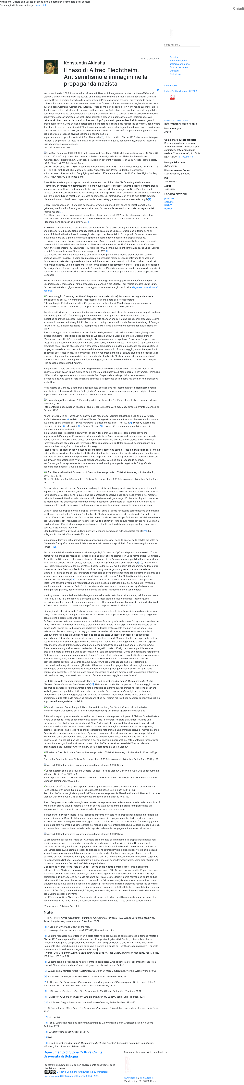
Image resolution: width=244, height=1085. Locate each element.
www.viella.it (131, 1077)
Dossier (174, 57)
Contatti (70, 44)
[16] (92, 684)
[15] (129, 605)
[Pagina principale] (114, 23)
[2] (149, 199)
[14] (73, 579)
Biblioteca (175, 74)
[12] (54, 546)
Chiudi (238, 8)
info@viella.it (146, 1077)
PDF (158, 89)
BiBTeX (168, 205)
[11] (145, 531)
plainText (169, 198)
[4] (88, 221)
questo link (40, 5)
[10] (101, 426)
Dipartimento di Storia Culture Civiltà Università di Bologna (73, 1054)
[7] (130, 422)
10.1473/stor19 (185, 156)
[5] (106, 251)
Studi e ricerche (178, 60)
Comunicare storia (180, 63)
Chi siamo (58, 44)
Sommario (97, 44)
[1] (102, 137)
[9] (78, 426)
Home (48, 44)
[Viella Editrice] (134, 1064)
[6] (68, 419)
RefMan (168, 208)
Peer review (83, 44)
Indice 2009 (170, 85)
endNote (169, 201)
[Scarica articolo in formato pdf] (172, 97)
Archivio (109, 44)
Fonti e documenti (179, 67)
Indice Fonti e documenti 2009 (180, 91)
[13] (140, 562)
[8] (64, 426)
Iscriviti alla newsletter (176, 120)
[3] (60, 211)
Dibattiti (174, 70)
